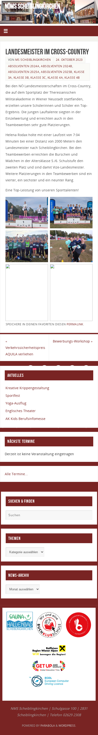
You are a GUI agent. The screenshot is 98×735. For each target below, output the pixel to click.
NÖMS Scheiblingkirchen (32, 6)
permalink (75, 324)
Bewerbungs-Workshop (73, 341)
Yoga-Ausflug (15, 403)
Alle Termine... (16, 474)
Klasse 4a (55, 78)
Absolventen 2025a (23, 72)
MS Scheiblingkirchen (33, 60)
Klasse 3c (38, 78)
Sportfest (12, 395)
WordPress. (67, 726)
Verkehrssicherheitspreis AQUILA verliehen (25, 347)
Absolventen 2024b (56, 66)
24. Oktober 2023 (69, 60)
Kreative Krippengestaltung (27, 388)
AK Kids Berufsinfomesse (25, 418)
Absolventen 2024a (23, 66)
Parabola (47, 726)
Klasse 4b (72, 78)
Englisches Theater (20, 410)
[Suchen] (86, 516)
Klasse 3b (21, 78)
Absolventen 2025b (56, 72)
